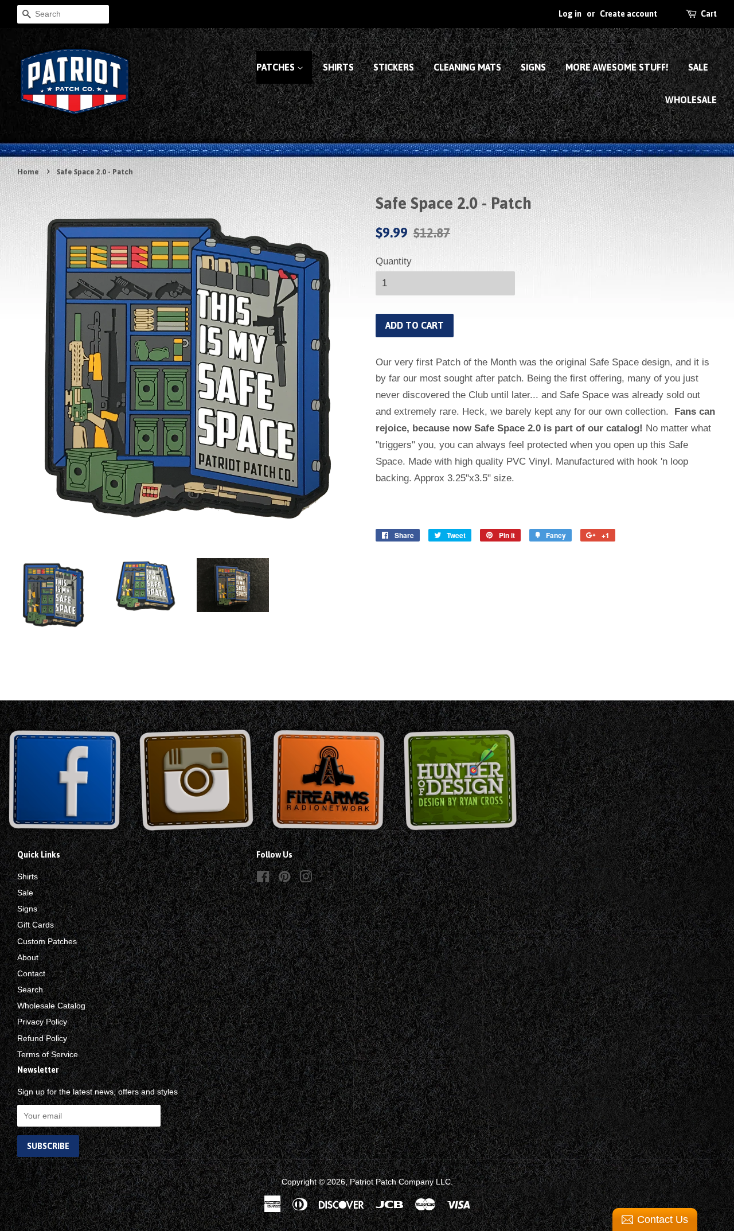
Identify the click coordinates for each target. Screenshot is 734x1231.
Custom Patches (47, 941)
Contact (31, 973)
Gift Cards (35, 924)
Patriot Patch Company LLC (400, 1181)
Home (28, 171)
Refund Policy (42, 1038)
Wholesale (691, 100)
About (27, 957)
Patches (276, 67)
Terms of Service (47, 1054)
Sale (698, 67)
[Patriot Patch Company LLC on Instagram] (305, 878)
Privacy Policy (42, 1021)
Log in (570, 13)
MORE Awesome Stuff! (617, 67)
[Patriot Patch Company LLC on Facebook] (263, 878)
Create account (628, 13)
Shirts (338, 67)
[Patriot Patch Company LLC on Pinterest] (284, 878)
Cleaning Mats (467, 67)
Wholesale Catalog (51, 1005)
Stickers (393, 67)
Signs (533, 67)
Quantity (394, 261)
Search (30, 989)
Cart (709, 13)
